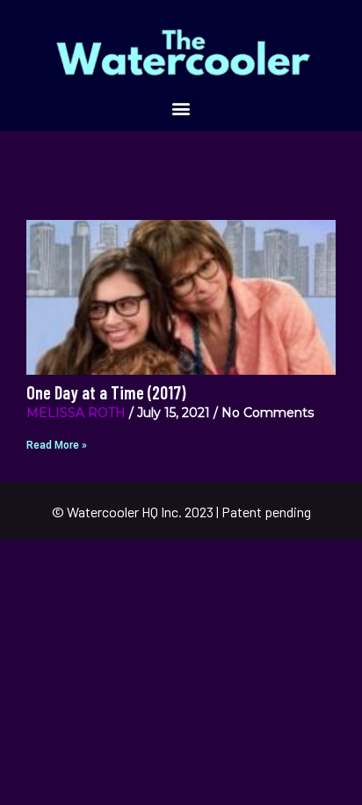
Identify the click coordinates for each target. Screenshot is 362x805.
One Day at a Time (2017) (105, 392)
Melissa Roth (76, 413)
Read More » (56, 445)
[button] (181, 107)
